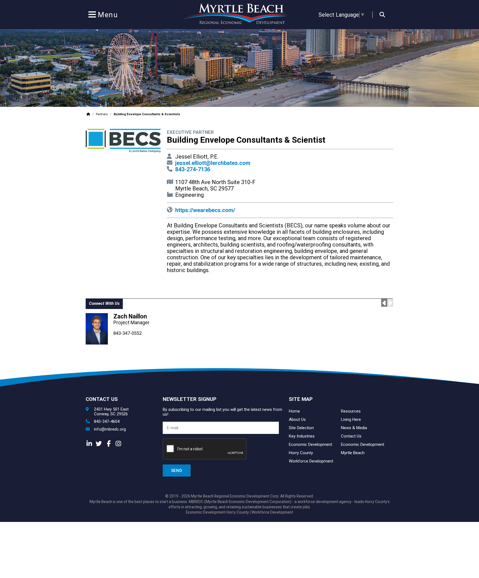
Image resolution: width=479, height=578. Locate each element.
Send (176, 470)
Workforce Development (311, 461)
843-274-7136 (192, 169)
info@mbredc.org (110, 429)
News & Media (354, 427)
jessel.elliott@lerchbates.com (212, 163)
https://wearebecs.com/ (205, 210)
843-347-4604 (106, 421)
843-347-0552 (127, 333)
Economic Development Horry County (217, 512)
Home (294, 411)
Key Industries (302, 436)
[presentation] (205, 449)
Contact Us (351, 436)
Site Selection (301, 427)
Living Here (351, 419)
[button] (92, 15)
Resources (351, 411)
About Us (297, 419)
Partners (102, 114)
